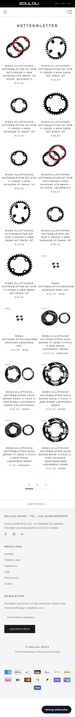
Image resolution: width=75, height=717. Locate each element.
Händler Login (12, 560)
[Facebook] (5, 534)
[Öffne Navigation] (5, 11)
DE (57, 3)
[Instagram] (14, 534)
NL (69, 3)
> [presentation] (67, 11)
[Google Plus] (22, 534)
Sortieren (36, 504)
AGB (7, 572)
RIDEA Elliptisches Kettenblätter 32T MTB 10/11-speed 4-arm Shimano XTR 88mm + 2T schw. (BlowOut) (55, 181)
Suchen (8, 584)
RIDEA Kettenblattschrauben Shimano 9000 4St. (56, 286)
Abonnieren (20, 629)
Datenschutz (11, 578)
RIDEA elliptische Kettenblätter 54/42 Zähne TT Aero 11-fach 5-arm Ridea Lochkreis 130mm (55, 343)
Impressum (10, 566)
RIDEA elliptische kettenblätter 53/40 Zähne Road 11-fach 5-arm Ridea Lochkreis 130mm (55, 398)
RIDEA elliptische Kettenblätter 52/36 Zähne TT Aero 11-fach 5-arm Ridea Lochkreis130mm (19, 455)
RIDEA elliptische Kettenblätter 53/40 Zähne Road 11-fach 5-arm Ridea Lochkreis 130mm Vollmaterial (19, 398)
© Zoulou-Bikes (37, 647)
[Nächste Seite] (46, 485)
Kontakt (8, 554)
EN (63, 3)
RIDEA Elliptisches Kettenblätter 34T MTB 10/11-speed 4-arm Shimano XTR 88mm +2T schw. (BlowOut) (19, 72)
